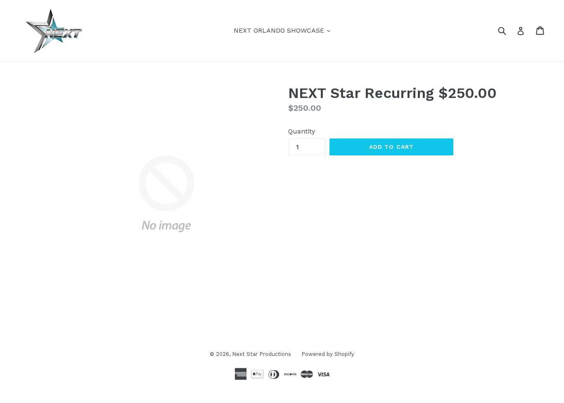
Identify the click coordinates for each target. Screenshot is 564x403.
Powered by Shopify (327, 354)
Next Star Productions (261, 354)
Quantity (301, 131)
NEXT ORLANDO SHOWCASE (284, 30)
